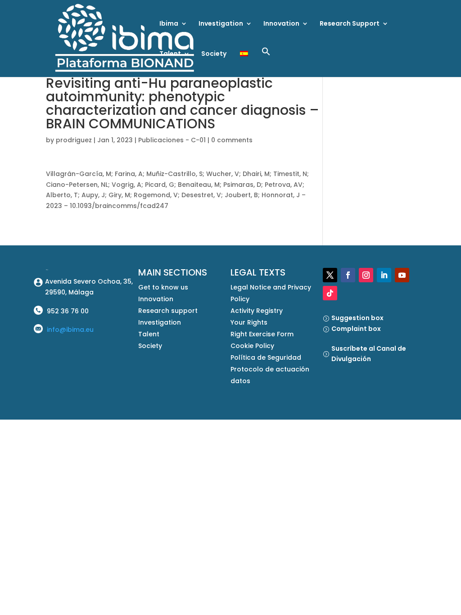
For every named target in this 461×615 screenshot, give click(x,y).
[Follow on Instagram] (366, 275)
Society (213, 54)
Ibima (168, 24)
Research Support (350, 24)
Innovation (281, 24)
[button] (266, 62)
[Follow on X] (330, 275)
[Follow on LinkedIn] (384, 275)
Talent (170, 54)
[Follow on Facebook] (348, 275)
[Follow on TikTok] (330, 293)
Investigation (221, 24)
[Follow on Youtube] (402, 275)
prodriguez (74, 140)
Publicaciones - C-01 (172, 140)
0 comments (232, 140)
